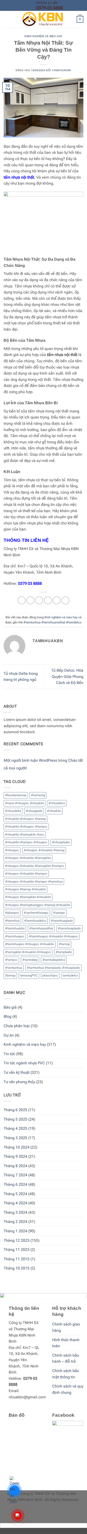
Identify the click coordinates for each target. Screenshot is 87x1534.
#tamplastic (64, 952)
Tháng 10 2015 (16, 1268)
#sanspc (59, 912)
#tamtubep (30, 960)
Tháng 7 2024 (15, 1175)
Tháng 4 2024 (15, 1203)
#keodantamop (15, 795)
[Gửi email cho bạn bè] (48, 600)
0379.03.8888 (49, 7)
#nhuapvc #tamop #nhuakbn (25, 889)
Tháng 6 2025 (15, 1110)
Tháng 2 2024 (15, 1221)
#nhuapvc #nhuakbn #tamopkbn (28, 858)
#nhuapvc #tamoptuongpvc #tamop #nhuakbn (37, 905)
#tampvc (11, 960)
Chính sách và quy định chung (67, 1389)
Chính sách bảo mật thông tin (65, 1373)
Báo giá (10, 1007)
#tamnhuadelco (35, 920)
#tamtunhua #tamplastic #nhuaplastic (53, 967)
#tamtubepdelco (53, 960)
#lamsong (38, 795)
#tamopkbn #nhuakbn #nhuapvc (28, 952)
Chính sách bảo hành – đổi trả (65, 1358)
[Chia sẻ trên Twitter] (39, 600)
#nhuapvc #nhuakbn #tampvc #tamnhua (34, 881)
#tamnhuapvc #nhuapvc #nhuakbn (29, 944)
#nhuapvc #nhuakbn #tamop (44, 850)
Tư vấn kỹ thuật (16, 1072)
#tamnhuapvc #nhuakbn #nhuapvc (53, 936)
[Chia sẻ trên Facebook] (30, 600)
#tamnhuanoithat (41, 928)
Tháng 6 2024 (15, 1184)
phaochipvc (50, 975)
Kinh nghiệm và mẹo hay (43, 36)
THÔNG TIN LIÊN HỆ (26, 540)
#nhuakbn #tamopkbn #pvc (24, 834)
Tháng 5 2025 (15, 1119)
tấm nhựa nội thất (19, 177)
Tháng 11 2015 (16, 1259)
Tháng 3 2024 (15, 1212)
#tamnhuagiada (62, 920)
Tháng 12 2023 (16, 1240)
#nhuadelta (13, 811)
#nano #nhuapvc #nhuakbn (24, 803)
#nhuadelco (57, 803)
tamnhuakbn (61, 70)
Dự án (9, 1035)
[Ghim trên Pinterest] (57, 600)
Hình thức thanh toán (66, 1343)
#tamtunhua (13, 967)
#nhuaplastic (61, 842)
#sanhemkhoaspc (36, 912)
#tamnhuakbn (15, 928)
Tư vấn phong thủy (19, 1082)
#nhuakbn (54, 811)
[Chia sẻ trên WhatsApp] (22, 600)
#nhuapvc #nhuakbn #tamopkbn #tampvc (34, 866)
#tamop (64, 944)
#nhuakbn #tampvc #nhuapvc (26, 842)
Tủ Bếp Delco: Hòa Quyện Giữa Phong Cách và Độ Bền (67, 676)
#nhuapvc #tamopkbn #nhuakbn (28, 897)
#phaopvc (12, 912)
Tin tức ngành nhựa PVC (24, 1063)
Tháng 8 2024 (15, 1166)
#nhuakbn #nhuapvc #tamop (25, 819)
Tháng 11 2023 (16, 1249)
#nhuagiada (34, 811)
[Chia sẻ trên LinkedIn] (65, 600)
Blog (7, 1016)
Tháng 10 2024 (16, 1147)
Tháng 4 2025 (15, 1128)
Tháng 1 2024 (15, 1231)
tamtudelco (70, 975)
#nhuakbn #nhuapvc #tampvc (26, 826)
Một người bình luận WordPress (30, 760)
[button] (6, 19)
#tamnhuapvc (14, 936)
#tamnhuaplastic (69, 928)
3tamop (10, 975)
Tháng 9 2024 (15, 1156)
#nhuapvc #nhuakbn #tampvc (26, 873)
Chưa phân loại (17, 1026)
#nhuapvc (12, 850)
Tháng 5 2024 (15, 1194)
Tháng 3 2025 (15, 1138)
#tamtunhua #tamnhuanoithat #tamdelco (52, 622)
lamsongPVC (29, 975)
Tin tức (9, 1054)
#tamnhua (12, 920)
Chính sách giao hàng (66, 1327)
